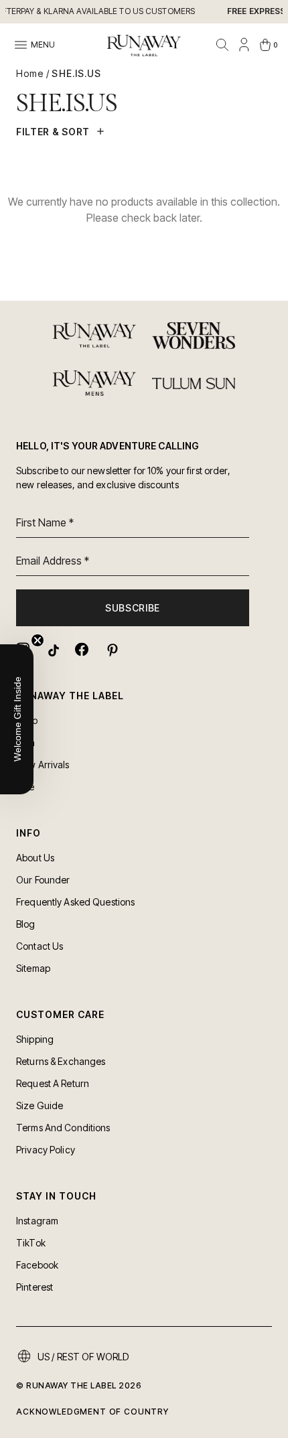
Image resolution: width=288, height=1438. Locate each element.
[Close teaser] (37, 640)
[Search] (222, 45)
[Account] (244, 45)
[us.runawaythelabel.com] (144, 45)
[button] (16, 719)
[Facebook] (81, 649)
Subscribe (132, 608)
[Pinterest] (111, 649)
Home (30, 73)
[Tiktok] (52, 649)
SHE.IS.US (76, 73)
